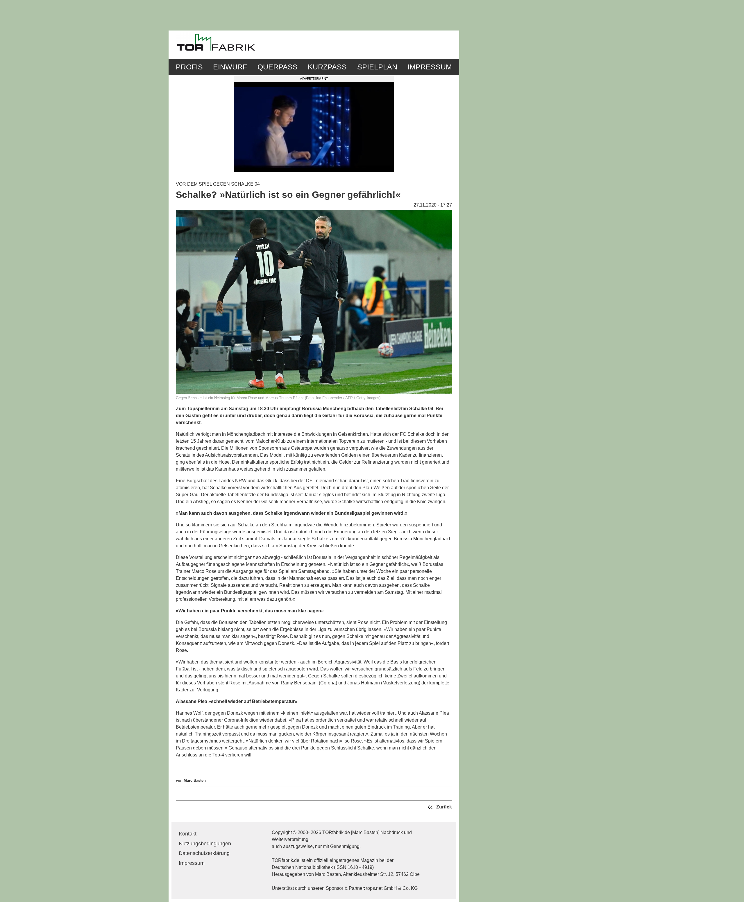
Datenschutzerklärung (204, 853)
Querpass (277, 67)
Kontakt (187, 834)
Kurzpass (327, 67)
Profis (189, 67)
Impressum (429, 67)
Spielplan (377, 67)
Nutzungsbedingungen (205, 844)
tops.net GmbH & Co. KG (392, 888)
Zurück (443, 806)
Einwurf (230, 67)
